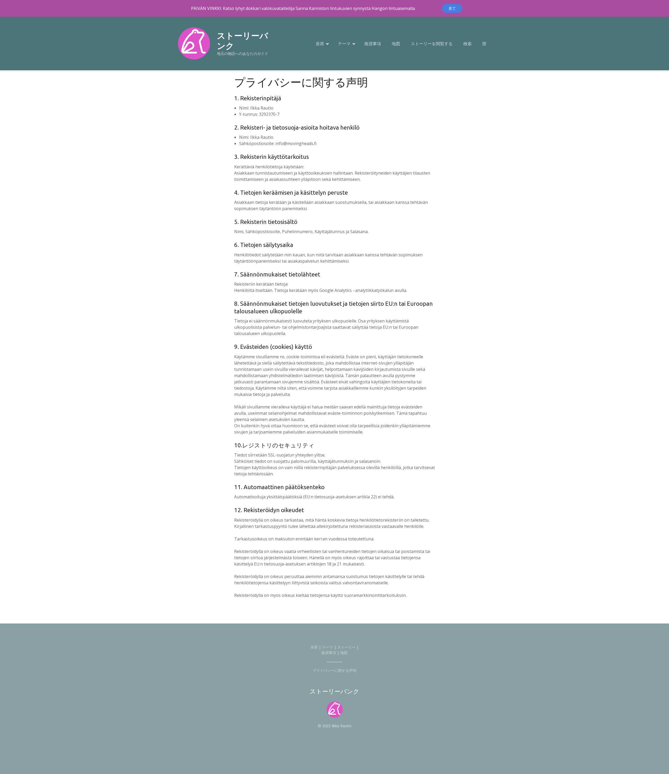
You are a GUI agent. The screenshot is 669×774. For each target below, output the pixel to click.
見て (452, 8)
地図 (396, 44)
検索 (467, 44)
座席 (320, 44)
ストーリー (346, 647)
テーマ (344, 44)
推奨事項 (372, 44)
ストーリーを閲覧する (432, 44)
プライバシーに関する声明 (334, 670)
